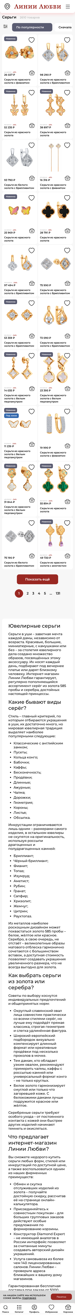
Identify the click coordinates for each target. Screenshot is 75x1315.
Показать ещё (37, 579)
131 (58, 593)
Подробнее (29, 1298)
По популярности (30, 27)
